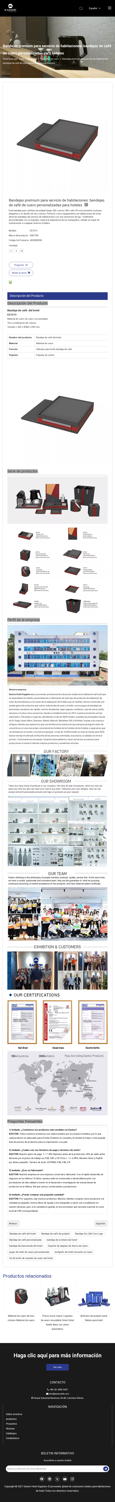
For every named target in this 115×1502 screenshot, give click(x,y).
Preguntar (19, 265)
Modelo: (13, 230)
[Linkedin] (49, 1479)
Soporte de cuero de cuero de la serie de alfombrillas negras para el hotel (94, 1320)
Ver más (57, 1367)
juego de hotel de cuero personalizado (29, 1252)
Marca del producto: (18, 235)
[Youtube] (64, 1479)
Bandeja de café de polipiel (55, 1233)
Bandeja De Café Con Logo (89, 1233)
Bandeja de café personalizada (25, 1239)
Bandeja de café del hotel (22, 1233)
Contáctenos (12, 1438)
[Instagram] (72, 1479)
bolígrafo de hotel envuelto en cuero (74, 1252)
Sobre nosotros (14, 1414)
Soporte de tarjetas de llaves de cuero (68, 1245)
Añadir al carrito (19, 273)
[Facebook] (42, 1479)
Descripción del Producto (27, 296)
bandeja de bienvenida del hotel (25, 1245)
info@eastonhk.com (59, 1393)
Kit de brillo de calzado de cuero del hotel (31, 1258)
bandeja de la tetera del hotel (62, 1239)
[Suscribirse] (105, 1468)
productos (11, 1419)
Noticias (10, 1428)
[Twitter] (57, 1479)
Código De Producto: (19, 240)
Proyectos (11, 1423)
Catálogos (11, 1433)
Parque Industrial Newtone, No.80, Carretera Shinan (57, 1398)
